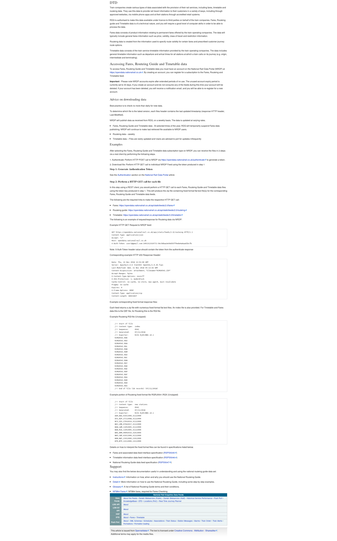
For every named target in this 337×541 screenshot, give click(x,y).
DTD (140, 501)
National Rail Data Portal (156, 174)
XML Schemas (136, 520)
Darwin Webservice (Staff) (174, 498)
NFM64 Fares (119, 491)
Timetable (141, 517)
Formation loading (141, 523)
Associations (159, 520)
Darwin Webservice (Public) (150, 498)
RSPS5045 (169, 452)
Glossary (117, 486)
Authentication (124, 174)
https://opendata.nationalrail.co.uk (125, 72)
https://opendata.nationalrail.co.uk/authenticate (183, 159)
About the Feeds (130, 498)
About (125, 504)
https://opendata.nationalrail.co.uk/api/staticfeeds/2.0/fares (146, 205)
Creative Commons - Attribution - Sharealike (194, 530)
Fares (132, 517)
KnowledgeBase (130, 501)
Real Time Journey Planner (170, 501)
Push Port (218, 498)
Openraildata (141, 530)
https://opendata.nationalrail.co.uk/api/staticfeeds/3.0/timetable (152, 214)
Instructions (118, 477)
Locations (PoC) (150, 501)
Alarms (197, 520)
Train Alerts (217, 520)
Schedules (148, 520)
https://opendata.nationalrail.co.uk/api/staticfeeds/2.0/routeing (156, 210)
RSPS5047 (164, 462)
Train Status (171, 520)
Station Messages (185, 520)
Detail (115, 481)
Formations (128, 523)
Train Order (206, 520)
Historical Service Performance (200, 498)
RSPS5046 (169, 457)
